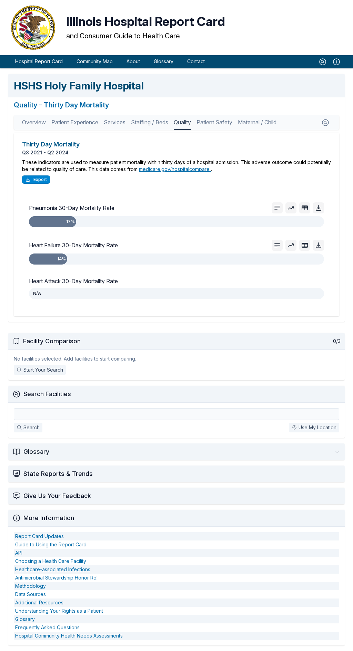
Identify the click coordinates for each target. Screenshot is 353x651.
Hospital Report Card (39, 61)
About (133, 61)
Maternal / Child (257, 122)
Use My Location (317, 427)
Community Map (95, 61)
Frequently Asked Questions (47, 627)
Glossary (163, 61)
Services (114, 122)
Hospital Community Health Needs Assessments (69, 636)
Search (31, 427)
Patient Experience (74, 122)
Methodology (30, 586)
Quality (182, 122)
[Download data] (318, 207)
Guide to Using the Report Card (51, 544)
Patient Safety (214, 122)
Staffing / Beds (149, 122)
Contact (196, 61)
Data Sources (30, 594)
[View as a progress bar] (277, 207)
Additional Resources (39, 602)
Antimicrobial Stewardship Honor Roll (57, 578)
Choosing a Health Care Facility (50, 561)
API (18, 553)
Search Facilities (47, 394)
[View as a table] (304, 207)
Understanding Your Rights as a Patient (59, 611)
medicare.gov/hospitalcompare (175, 169)
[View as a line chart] (290, 207)
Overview (34, 122)
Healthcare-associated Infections (52, 569)
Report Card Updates (39, 536)
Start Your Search (43, 370)
